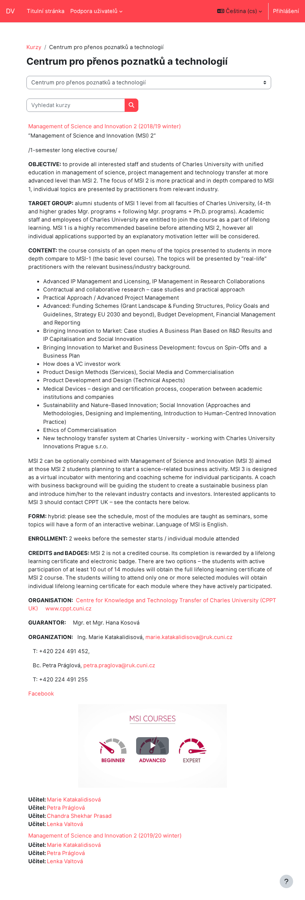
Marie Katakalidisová (74, 799)
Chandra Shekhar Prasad (79, 816)
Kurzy (33, 47)
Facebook (41, 693)
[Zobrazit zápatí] (286, 881)
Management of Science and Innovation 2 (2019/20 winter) (105, 835)
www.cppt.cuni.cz (68, 608)
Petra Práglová (66, 807)
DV (10, 11)
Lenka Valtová (65, 824)
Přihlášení (286, 11)
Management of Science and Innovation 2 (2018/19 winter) (104, 126)
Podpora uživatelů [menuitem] (94, 11)
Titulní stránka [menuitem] (45, 11)
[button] (239, 11)
